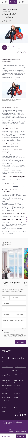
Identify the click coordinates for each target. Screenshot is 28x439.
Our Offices (17, 385)
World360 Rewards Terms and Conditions (16, 429)
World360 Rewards (7, 385)
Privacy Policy (11, 375)
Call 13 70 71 (7, 436)
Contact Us (17, 393)
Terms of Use (20, 373)
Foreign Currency (6, 400)
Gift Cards (4, 393)
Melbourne (15, 186)
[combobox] (5, 298)
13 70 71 (20, 2)
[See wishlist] (22, 2)
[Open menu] (2, 2)
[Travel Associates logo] (6, 353)
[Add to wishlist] (24, 52)
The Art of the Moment (20, 400)
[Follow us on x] (20, 415)
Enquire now (21, 436)
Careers (4, 407)
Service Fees (5, 382)
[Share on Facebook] (17, 52)
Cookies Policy (22, 428)
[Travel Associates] (13, 2)
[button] (20, 342)
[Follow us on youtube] (25, 415)
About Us (16, 390)
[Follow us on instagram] (18, 415)
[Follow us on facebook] (15, 415)
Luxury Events (18, 388)
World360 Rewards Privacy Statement (17, 431)
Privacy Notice (15, 426)
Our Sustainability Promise (18, 396)
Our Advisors (17, 382)
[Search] (5, 2)
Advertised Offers (6, 388)
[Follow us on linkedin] (23, 415)
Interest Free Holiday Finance (6, 396)
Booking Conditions (6, 426)
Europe (8, 116)
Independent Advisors (5, 410)
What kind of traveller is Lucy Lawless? (12, 170)
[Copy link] (21, 52)
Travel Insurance (6, 390)
